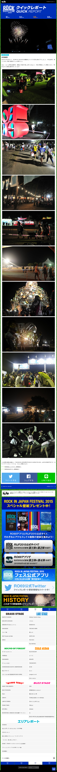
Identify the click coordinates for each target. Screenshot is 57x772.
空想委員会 (4, 655)
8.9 (49, 609)
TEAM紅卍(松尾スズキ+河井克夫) (36, 697)
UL (29, 712)
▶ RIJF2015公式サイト (51, 1)
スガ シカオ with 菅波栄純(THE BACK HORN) (12, 674)
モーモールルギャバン (7, 651)
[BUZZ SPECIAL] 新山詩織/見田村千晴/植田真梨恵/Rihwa (41, 716)
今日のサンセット (6, 732)
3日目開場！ (4, 751)
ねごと (30, 670)
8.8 (35, 609)
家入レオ (31, 632)
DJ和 (30, 686)
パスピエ (31, 621)
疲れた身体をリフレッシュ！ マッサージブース (12, 736)
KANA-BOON (5, 628)
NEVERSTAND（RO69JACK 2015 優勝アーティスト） (14, 712)
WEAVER (31, 659)
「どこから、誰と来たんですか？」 (10, 739)
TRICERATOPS (32, 663)
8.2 (21, 609)
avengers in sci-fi (33, 674)
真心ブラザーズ (5, 670)
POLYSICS (31, 639)
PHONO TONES (5, 705)
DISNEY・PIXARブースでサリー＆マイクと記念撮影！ (14, 743)
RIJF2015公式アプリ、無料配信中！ (12, 469)
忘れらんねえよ (32, 678)
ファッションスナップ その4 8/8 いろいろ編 (11, 747)
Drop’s (3, 693)
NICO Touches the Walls (7, 636)
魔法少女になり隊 (33, 693)
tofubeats (31, 709)
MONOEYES (32, 624)
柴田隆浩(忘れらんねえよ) (34, 690)
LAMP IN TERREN (6, 701)
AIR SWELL (4, 709)
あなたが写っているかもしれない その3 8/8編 (12, 728)
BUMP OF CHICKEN (6, 617)
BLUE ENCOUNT (33, 651)
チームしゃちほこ (6, 663)
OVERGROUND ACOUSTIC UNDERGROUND (12, 666)
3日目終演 (4, 724)
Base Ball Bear (32, 643)
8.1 (7, 609)
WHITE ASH (32, 636)
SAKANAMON (5, 659)
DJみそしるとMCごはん (34, 701)
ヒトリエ (31, 655)
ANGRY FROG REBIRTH (7, 686)
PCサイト (34, 767)
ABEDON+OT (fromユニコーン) (9, 624)
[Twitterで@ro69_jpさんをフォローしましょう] (28, 593)
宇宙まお (31, 705)
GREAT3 (4, 697)
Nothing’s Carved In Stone (35, 617)
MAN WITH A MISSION (7, 621)
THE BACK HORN (33, 628)
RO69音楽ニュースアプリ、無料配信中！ (13, 466)
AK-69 (30, 666)
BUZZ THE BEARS (6, 690)
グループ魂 (4, 632)
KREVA (3, 639)
